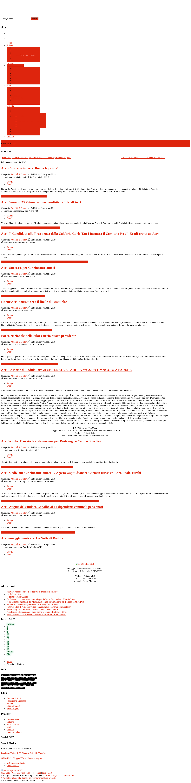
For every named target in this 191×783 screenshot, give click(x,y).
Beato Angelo (13, 708)
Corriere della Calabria (13, 720)
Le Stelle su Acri (14, 594)
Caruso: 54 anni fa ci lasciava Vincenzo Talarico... (143, 157)
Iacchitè (10, 729)
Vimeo (24, 758)
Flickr (9, 758)
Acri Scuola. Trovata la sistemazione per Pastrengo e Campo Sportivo (51, 441)
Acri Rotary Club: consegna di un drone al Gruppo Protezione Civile (37, 612)
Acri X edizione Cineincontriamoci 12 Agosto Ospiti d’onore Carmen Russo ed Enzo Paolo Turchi (71, 473)
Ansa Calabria (13, 724)
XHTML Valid (18, 773)
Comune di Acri (14, 698)
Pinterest (25, 753)
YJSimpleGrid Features (17, 763)
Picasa (30, 758)
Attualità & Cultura (19, 174)
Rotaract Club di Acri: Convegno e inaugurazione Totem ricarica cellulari (39, 607)
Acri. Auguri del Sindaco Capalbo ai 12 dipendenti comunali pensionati (52, 507)
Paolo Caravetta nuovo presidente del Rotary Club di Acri (32, 604)
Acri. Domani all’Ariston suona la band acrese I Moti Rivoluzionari (36, 614)
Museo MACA (13, 706)
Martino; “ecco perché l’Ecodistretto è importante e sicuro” (32, 592)
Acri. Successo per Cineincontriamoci (28, 267)
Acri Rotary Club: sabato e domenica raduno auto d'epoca (32, 609)
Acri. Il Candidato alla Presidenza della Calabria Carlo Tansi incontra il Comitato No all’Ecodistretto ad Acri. (80, 233)
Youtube (42, 753)
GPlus (4, 758)
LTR (50, 773)
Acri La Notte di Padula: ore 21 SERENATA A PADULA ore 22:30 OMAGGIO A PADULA (66, 370)
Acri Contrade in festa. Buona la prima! (29, 168)
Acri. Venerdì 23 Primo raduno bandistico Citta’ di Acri (41, 202)
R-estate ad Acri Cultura (17, 597)
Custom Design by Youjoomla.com (58, 775)
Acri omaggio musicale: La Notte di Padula (32, 538)
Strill (9, 727)
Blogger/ (17, 758)
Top (28, 773)
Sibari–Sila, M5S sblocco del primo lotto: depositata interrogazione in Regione (36, 157)
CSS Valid (5, 773)
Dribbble (34, 753)
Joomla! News (13, 765)
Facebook (5, 753)
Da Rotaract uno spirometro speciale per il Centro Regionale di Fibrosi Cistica (41, 599)
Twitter (13, 753)
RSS (19, 753)
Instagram (38, 758)
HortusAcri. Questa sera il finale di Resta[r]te (34, 302)
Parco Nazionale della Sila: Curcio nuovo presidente (38, 336)
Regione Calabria (14, 732)
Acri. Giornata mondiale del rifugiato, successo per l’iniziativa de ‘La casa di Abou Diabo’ (46, 602)
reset (39, 773)
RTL (44, 773)
